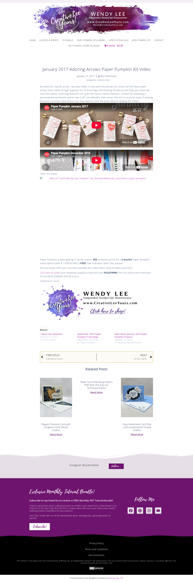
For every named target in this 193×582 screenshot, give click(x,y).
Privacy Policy (96, 543)
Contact (159, 40)
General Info (103, 80)
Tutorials (67, 40)
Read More (56, 434)
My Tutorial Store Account (84, 45)
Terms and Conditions (96, 549)
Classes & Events (49, 40)
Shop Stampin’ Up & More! (91, 40)
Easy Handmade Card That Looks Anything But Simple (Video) (137, 427)
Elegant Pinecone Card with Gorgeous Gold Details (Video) (56, 427)
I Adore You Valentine (51, 334)
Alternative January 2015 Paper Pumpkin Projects (131, 335)
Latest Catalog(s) (119, 40)
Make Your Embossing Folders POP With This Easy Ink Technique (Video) (97, 385)
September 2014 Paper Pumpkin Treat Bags (89, 335)
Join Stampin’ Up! (141, 40)
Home (32, 40)
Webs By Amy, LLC (115, 578)
